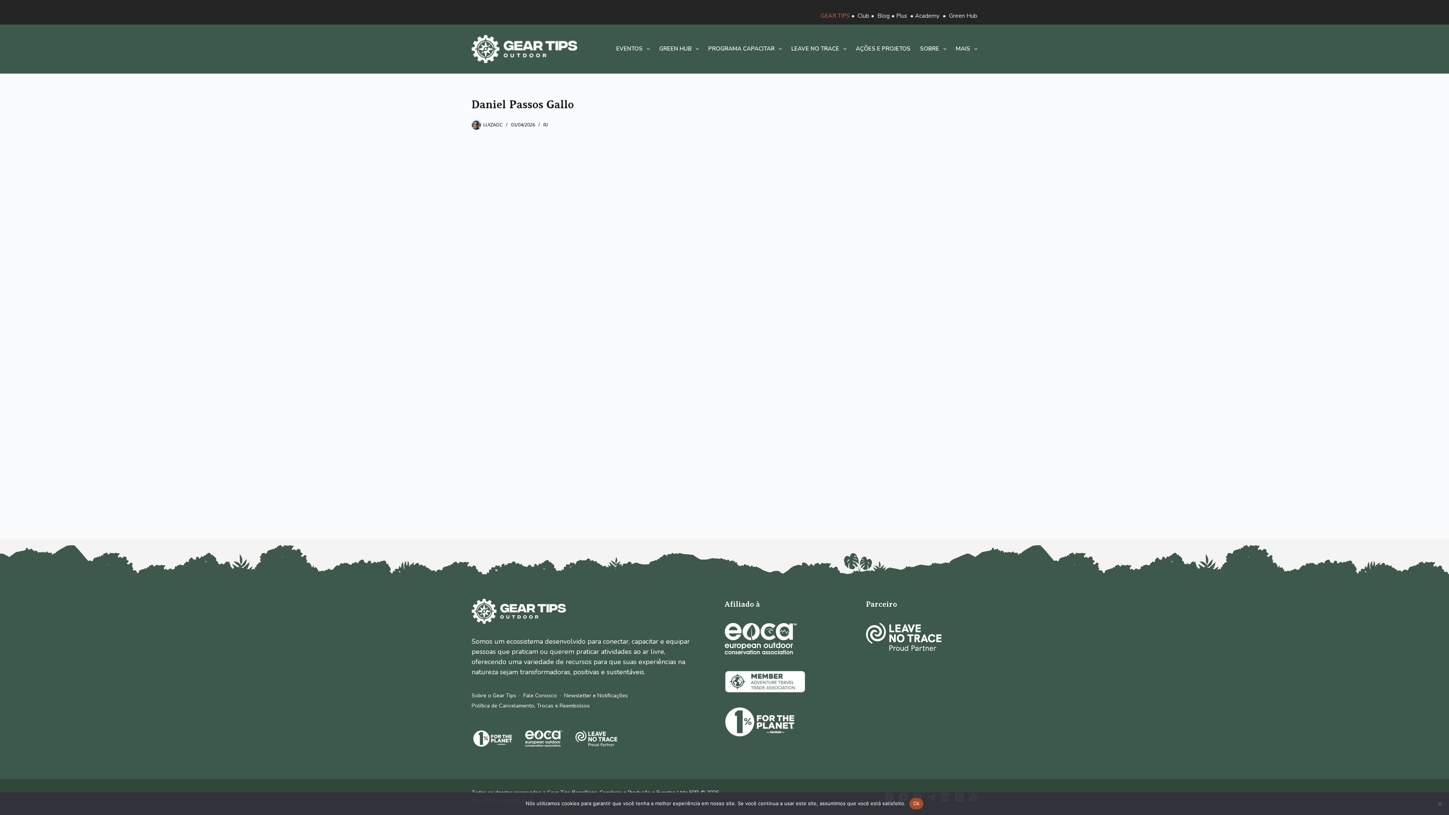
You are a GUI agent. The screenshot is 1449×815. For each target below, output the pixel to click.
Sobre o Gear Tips (494, 695)
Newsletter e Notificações (596, 695)
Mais (963, 48)
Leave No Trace (815, 48)
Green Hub (963, 16)
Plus (901, 16)
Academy (927, 16)
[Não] (1439, 803)
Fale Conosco (540, 695)
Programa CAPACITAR (741, 48)
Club (863, 16)
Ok (916, 803)
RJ (545, 125)
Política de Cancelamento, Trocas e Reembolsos (531, 705)
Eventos (629, 48)
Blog (883, 16)
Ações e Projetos (883, 48)
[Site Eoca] (760, 638)
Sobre (929, 48)
